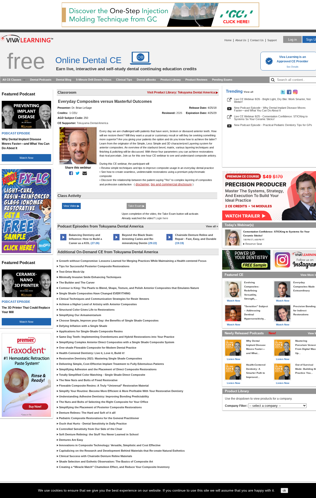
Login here (162, 218)
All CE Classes (11, 79)
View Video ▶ (71, 205)
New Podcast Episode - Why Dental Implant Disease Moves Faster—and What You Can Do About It (270, 109)
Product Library (170, 79)
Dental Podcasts (40, 79)
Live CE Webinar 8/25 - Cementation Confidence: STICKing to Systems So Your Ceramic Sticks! (271, 118)
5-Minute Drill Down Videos (93, 79)
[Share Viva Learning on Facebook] (289, 93)
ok (284, 490)
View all (248, 91)
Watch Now (26, 157)
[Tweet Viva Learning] (283, 93)
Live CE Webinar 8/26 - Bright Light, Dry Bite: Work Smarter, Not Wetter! (272, 100)
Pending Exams (222, 79)
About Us (240, 40)
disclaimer (142, 184)
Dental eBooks (146, 79)
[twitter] (77, 173)
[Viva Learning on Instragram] (295, 93)
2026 (179, 112)
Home (228, 40)
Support (272, 40)
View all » (212, 226)
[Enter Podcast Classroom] (63, 240)
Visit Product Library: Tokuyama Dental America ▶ (182, 92)
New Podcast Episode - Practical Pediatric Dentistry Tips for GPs (273, 125)
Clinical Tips (124, 79)
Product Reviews (196, 79)
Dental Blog (63, 79)
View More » (308, 274)
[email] (83, 173)
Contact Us (257, 40)
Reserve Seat (253, 243)
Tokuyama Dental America (92, 123)
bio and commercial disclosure (171, 184)
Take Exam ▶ (136, 205)
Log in (292, 39)
